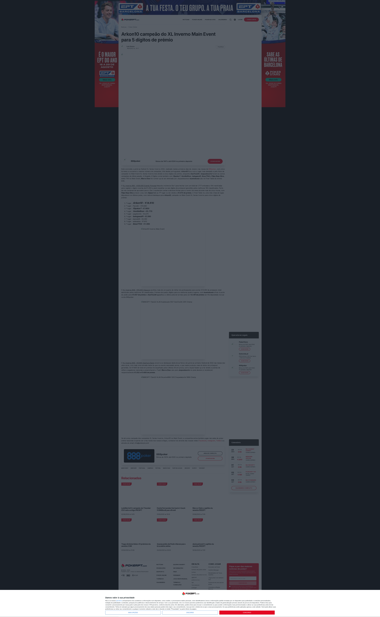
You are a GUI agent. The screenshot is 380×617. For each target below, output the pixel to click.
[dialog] (191, 603)
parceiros (119, 600)
